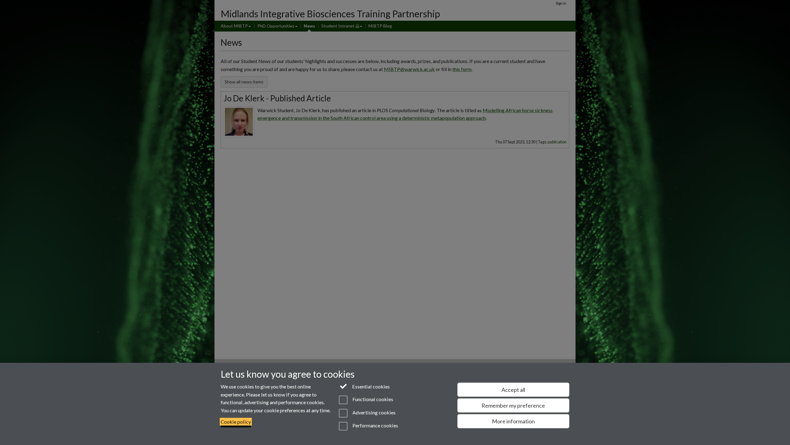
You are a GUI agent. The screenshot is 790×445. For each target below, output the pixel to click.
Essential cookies (370, 386)
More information (513, 421)
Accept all (513, 389)
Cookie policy (236, 422)
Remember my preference (513, 405)
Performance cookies (374, 425)
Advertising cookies (373, 412)
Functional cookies (372, 399)
